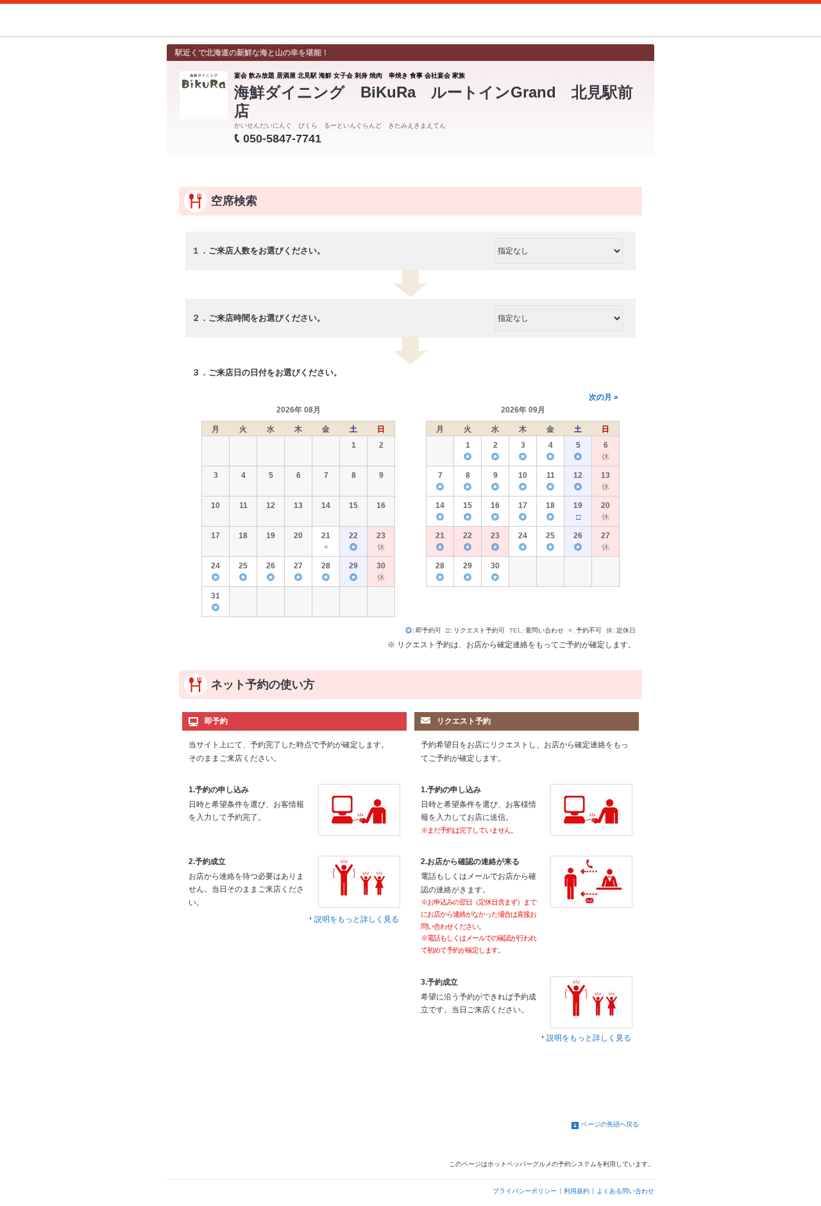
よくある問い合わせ (625, 1190)
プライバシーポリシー (525, 1190)
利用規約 (576, 1190)
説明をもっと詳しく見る (356, 919)
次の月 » (603, 397)
